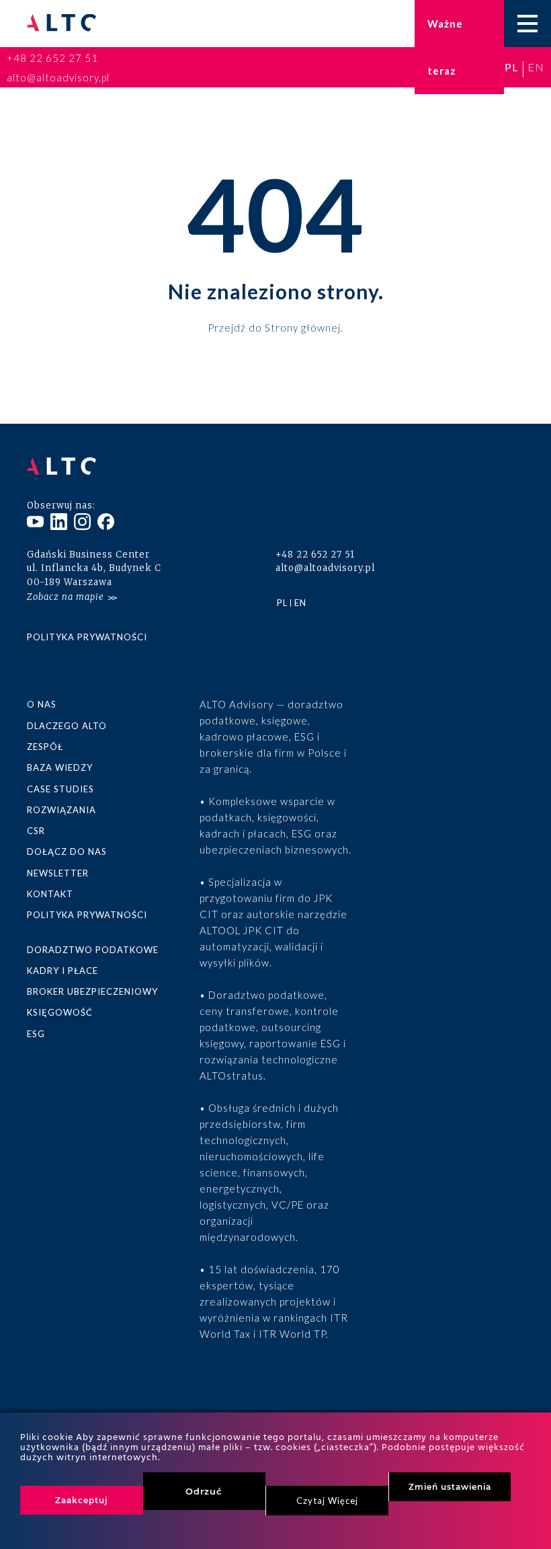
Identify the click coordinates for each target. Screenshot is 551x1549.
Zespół (45, 746)
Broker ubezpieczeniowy (92, 991)
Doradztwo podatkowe (93, 949)
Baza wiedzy (60, 767)
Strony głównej (303, 327)
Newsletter (58, 873)
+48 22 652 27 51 (52, 58)
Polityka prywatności (87, 637)
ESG (36, 1033)
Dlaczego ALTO (67, 725)
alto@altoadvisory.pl (58, 77)
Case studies (60, 789)
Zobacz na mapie (65, 597)
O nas (41, 704)
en (535, 67)
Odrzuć (203, 1491)
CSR (36, 830)
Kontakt (50, 894)
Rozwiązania (61, 809)
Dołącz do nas (67, 851)
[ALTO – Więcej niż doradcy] (61, 24)
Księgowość (60, 1012)
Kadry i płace (62, 970)
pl (511, 67)
